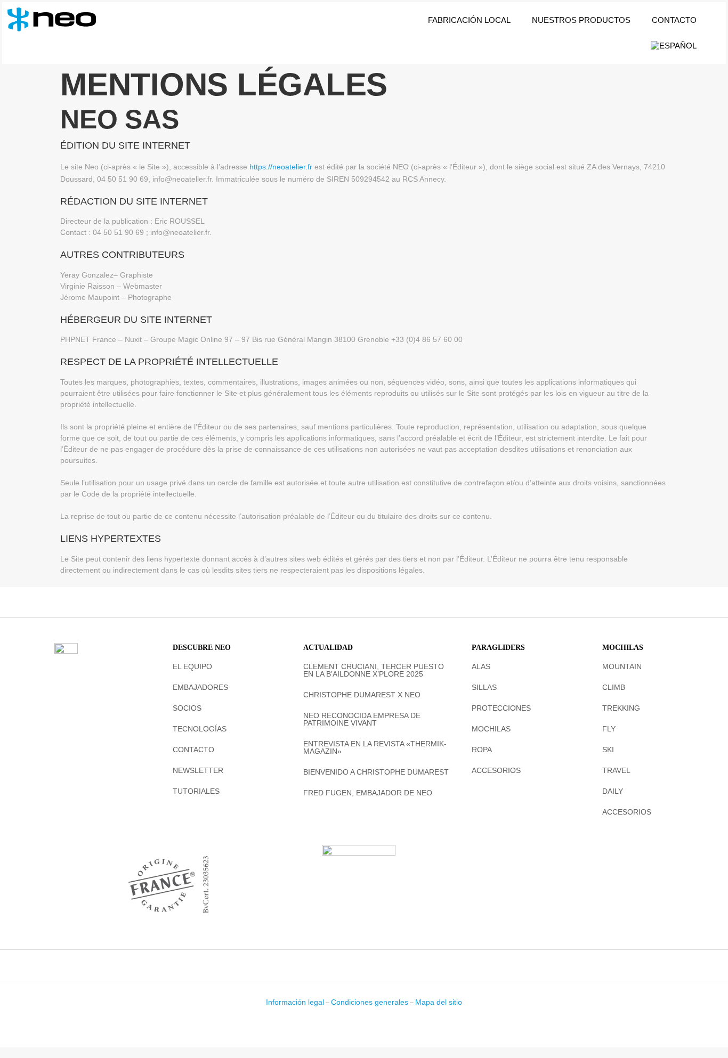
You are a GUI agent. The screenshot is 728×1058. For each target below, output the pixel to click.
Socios (187, 708)
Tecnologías (200, 729)
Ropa (482, 749)
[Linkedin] (372, 965)
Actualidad (328, 648)
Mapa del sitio (438, 1002)
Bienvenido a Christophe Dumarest (376, 772)
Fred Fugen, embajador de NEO (367, 792)
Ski (608, 749)
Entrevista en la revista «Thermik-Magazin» (375, 747)
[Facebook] (341, 965)
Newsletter (198, 770)
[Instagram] (356, 965)
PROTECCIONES (501, 708)
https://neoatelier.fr (280, 166)
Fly (609, 729)
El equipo (192, 666)
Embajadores (200, 687)
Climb (613, 687)
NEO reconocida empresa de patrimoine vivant (361, 719)
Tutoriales (196, 791)
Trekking (621, 708)
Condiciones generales (369, 1002)
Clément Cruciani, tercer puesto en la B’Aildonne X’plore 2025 (373, 670)
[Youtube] (387, 965)
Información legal (295, 1002)
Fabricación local (469, 20)
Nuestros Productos (581, 20)
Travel (616, 770)
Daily (612, 791)
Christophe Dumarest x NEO (361, 694)
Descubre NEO (202, 648)
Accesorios (496, 770)
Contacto (674, 20)
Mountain (622, 666)
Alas (481, 666)
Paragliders (498, 648)
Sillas (484, 687)
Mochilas (491, 729)
